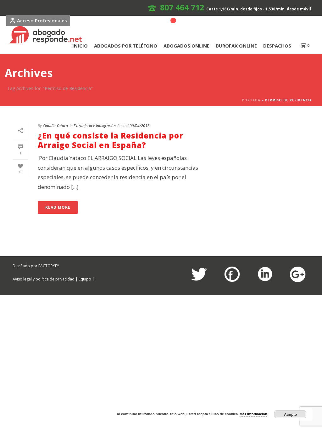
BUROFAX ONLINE (236, 45)
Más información (253, 413)
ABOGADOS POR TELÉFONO (125, 45)
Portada (251, 100)
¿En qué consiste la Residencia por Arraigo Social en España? (110, 140)
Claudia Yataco (55, 125)
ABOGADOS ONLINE (186, 45)
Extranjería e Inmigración (95, 125)
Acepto (290, 414)
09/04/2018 (140, 125)
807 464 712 (182, 7)
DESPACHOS (277, 45)
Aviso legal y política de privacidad (44, 279)
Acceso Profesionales (42, 20)
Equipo (85, 279)
